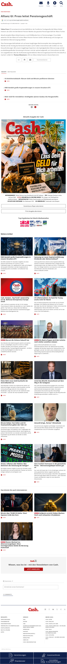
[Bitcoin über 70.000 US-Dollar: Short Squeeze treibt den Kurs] (17, 502)
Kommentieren (42, 60)
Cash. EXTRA (49, 619)
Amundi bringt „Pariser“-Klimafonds (47, 423)
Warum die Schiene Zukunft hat (17, 340)
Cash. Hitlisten (50, 635)
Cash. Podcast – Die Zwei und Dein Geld (55, 637)
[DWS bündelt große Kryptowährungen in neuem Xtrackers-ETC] (17, 246)
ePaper (25, 621)
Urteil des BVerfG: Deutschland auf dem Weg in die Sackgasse (49, 382)
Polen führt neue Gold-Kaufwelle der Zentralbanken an (14, 382)
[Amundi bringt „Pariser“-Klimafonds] (50, 412)
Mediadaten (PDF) (28, 635)
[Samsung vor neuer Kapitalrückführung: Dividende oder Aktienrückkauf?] (50, 246)
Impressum (26, 629)
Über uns (25, 640)
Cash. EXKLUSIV (50, 621)
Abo (24, 619)
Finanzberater (5, 621)
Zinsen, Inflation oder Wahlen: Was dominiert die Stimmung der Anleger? (15, 465)
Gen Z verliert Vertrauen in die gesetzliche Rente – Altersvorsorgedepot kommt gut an (50, 465)
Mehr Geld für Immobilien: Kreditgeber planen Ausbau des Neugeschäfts (31, 97)
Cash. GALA (49, 629)
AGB (24, 623)
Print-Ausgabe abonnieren (33, 211)
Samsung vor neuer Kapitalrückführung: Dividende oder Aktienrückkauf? (49, 258)
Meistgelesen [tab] (12, 72)
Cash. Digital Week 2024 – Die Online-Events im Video (56, 626)
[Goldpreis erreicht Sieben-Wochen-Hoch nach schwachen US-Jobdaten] (50, 502)
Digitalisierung (5, 628)
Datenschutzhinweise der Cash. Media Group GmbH (32, 626)
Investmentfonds (6, 623)
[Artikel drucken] (24, 60)
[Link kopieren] (18, 60)
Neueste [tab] (3, 72)
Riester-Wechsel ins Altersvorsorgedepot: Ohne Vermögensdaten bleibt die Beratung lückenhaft (14, 544)
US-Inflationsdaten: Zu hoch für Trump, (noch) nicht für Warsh (48, 299)
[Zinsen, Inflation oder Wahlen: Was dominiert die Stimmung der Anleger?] (17, 453)
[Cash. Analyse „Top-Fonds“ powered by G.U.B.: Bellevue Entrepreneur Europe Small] (17, 287)
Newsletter (26, 637)
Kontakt (25, 631)
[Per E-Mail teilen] (30, 60)
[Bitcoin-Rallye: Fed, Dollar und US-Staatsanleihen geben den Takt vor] (17, 412)
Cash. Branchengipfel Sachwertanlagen (52, 632)
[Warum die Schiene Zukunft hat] (17, 329)
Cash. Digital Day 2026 (52, 623)
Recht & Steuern (5, 630)
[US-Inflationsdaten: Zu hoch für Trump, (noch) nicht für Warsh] (50, 287)
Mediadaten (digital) (29, 633)
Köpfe (2, 632)
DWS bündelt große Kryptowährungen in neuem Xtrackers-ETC (28, 88)
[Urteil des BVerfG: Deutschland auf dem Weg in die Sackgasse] (50, 370)
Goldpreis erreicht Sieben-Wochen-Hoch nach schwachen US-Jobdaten (49, 514)
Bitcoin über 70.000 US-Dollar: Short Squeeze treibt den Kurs (14, 514)
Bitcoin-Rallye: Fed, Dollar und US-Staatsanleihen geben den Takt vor (14, 424)
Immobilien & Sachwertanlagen (10, 626)
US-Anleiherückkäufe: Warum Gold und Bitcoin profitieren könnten (29, 79)
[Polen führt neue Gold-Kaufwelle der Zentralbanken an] (17, 370)
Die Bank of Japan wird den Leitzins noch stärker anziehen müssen (49, 341)
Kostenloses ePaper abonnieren (33, 206)
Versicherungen (5, 619)
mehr (8, 81)
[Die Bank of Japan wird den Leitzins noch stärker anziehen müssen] (50, 329)
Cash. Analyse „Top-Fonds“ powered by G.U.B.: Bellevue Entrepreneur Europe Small (15, 299)
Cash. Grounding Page (29, 642)
